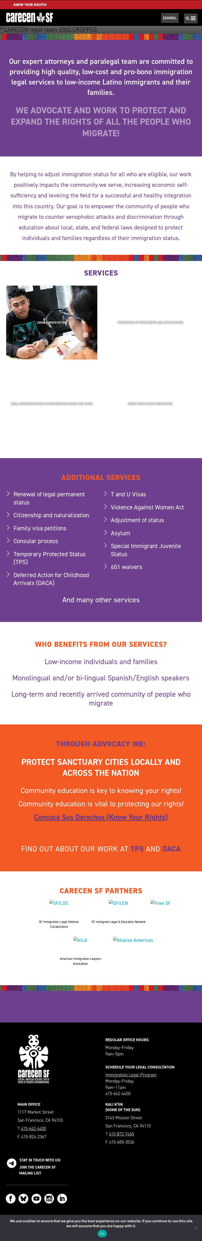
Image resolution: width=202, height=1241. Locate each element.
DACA (171, 849)
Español (170, 18)
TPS (137, 849)
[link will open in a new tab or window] (161, 908)
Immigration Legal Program (130, 1075)
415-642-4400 (33, 1128)
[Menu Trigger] (192, 19)
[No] (195, 1227)
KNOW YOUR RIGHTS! (30, 4)
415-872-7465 (121, 1134)
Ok (102, 1234)
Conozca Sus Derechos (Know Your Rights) (101, 817)
